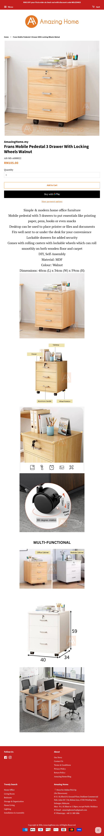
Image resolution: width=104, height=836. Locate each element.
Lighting (7, 809)
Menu (10, 7)
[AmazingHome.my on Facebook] (5, 758)
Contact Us (58, 761)
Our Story (58, 757)
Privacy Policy (60, 768)
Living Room (9, 793)
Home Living (9, 805)
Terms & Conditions (62, 765)
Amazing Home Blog (62, 776)
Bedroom (8, 797)
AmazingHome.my (51, 825)
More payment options (52, 201)
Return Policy (59, 772)
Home (6, 37)
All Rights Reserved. (67, 825)
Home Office (9, 789)
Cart (98, 7)
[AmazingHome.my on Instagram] (10, 758)
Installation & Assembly (14, 812)
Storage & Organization (14, 801)
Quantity (8, 169)
